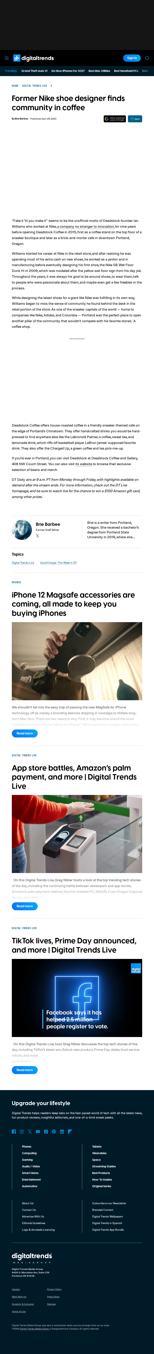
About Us (27, 1203)
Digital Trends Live (23, 562)
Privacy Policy (54, 1289)
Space (96, 1160)
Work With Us (19, 1296)
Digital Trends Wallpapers (107, 1216)
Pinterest (54, 1132)
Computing (29, 1153)
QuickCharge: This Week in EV (58, 562)
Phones (26, 1147)
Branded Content (102, 1209)
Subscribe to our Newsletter (109, 1203)
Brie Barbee (21, 119)
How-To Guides (102, 1180)
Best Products (101, 1173)
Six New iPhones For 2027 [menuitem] (68, 71)
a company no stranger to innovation (85, 226)
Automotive (29, 1186)
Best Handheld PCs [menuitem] (126, 71)
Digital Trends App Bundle (108, 1229)
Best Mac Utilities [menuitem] (99, 71)
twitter (37, 535)
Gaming (27, 1160)
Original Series (101, 1186)
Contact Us (29, 1209)
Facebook (14, 1132)
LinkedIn (62, 1132)
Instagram (22, 1132)
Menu (7, 58)
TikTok (46, 1132)
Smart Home (30, 1173)
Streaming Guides (104, 1167)
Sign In (132, 58)
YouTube (38, 1132)
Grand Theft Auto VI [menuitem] (34, 71)
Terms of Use (19, 1311)
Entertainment (31, 1180)
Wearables (99, 1153)
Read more (25, 733)
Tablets (96, 1147)
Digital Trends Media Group (34, 1328)
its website (83, 464)
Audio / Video (31, 1167)
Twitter (30, 1132)
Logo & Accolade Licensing (38, 1229)
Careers (16, 1289)
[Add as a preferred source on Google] (115, 118)
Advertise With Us (33, 1216)
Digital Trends (26, 63)
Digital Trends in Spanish (107, 1223)
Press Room (53, 1296)
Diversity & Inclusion (23, 1304)
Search (147, 58)
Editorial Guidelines (33, 1223)
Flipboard (70, 1132)
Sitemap (51, 1304)
